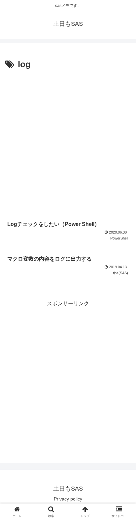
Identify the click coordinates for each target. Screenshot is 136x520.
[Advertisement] (68, 143)
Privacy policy (68, 498)
